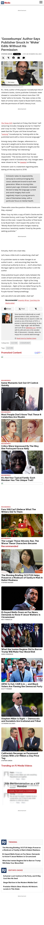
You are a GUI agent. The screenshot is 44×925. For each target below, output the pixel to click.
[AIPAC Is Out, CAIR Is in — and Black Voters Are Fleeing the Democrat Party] (22, 670)
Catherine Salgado (8, 723)
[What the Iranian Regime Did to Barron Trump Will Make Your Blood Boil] (22, 635)
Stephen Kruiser (7, 582)
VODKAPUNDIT (25, 343)
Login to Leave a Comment (22, 791)
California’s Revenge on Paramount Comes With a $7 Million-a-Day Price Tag (20, 755)
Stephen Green (6, 54)
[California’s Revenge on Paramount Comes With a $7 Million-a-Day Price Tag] (22, 739)
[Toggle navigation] (41, 2)
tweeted (23, 162)
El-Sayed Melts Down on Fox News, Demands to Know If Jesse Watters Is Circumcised (20, 614)
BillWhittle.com (31, 328)
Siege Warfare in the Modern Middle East (20, 882)
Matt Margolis (6, 619)
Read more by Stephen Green (26, 338)
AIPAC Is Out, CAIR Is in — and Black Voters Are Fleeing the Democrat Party (21, 685)
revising (5, 134)
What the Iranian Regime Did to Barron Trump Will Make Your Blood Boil (21, 650)
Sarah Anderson (7, 654)
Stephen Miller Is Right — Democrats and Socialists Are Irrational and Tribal (21, 719)
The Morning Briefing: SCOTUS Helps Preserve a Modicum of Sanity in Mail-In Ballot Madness (22, 577)
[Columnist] (8, 318)
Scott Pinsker (6, 689)
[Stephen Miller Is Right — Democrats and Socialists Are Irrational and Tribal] (22, 704)
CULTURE (14, 343)
